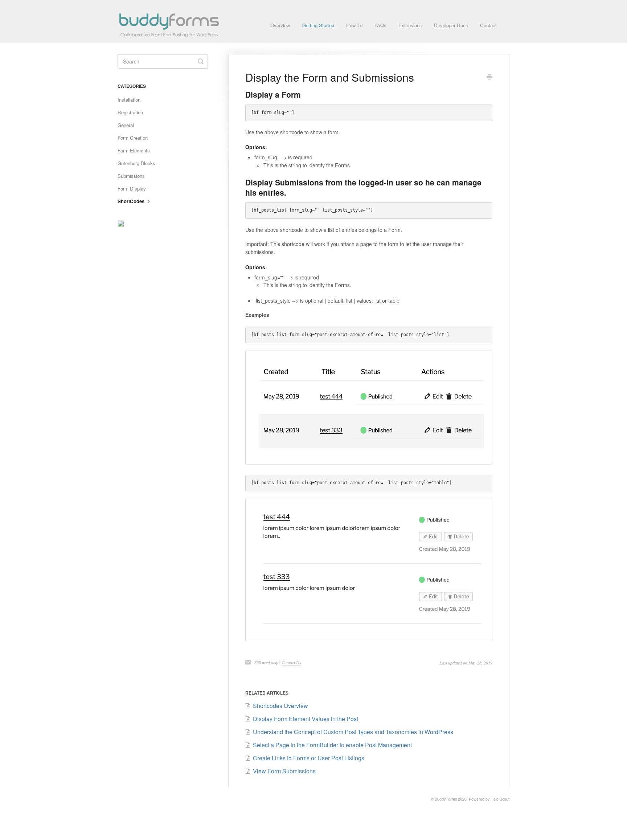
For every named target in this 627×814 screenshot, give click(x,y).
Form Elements (134, 150)
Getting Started (318, 25)
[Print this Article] (489, 78)
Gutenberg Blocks (136, 163)
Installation (129, 99)
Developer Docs (451, 25)
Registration (130, 112)
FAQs (380, 25)
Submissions (131, 175)
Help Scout (500, 799)
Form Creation (133, 137)
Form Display (132, 188)
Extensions (410, 25)
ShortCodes (132, 201)
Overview (280, 25)
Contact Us (291, 662)
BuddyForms (446, 799)
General (126, 125)
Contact (488, 25)
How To (354, 25)
